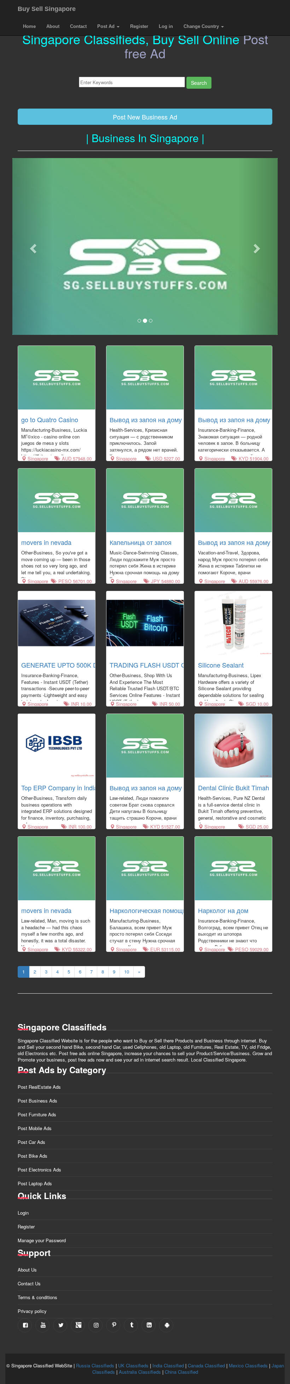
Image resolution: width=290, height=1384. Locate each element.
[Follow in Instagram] (95, 1325)
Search (199, 82)
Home (29, 26)
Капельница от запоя (141, 542)
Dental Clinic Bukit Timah (233, 787)
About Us (27, 1269)
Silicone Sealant (221, 664)
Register (139, 26)
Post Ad (106, 26)
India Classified (168, 1365)
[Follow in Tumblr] (131, 1325)
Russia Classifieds (95, 1365)
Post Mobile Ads (35, 1128)
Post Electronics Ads (39, 1169)
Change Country (202, 26)
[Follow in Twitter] (60, 1325)
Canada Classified (206, 1365)
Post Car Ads (31, 1142)
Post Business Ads (37, 1100)
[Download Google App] (166, 1325)
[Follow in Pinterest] (113, 1325)
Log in (166, 26)
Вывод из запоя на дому (146, 419)
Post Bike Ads (32, 1155)
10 (126, 971)
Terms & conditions (37, 1297)
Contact (78, 26)
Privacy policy (32, 1311)
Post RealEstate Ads (39, 1086)
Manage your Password (42, 1240)
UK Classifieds (133, 1365)
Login (23, 1212)
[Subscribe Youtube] (42, 1325)
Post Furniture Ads (37, 1114)
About (52, 26)
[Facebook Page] (25, 1325)
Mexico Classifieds (248, 1365)
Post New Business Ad (145, 116)
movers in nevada (46, 542)
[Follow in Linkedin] (148, 1325)
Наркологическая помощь (148, 910)
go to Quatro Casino (49, 419)
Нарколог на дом (223, 910)
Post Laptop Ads (35, 1183)
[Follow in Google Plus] (78, 1325)
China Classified (181, 1371)
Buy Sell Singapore (47, 8)
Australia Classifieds (140, 1371)
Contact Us (29, 1283)
